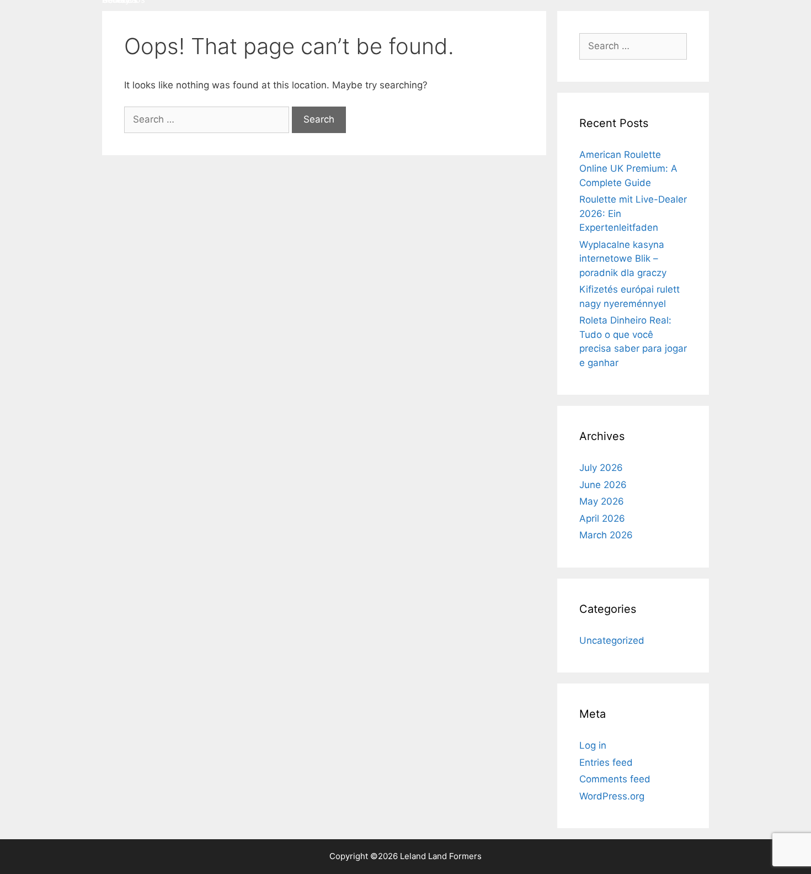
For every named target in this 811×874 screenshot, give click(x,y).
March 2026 (606, 535)
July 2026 (601, 467)
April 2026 (602, 518)
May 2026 (601, 501)
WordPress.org (611, 796)
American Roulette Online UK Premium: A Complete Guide (628, 168)
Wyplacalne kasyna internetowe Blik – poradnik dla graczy (622, 258)
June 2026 (603, 484)
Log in (592, 745)
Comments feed (614, 779)
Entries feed (606, 762)
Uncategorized (611, 640)
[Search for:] (208, 119)
